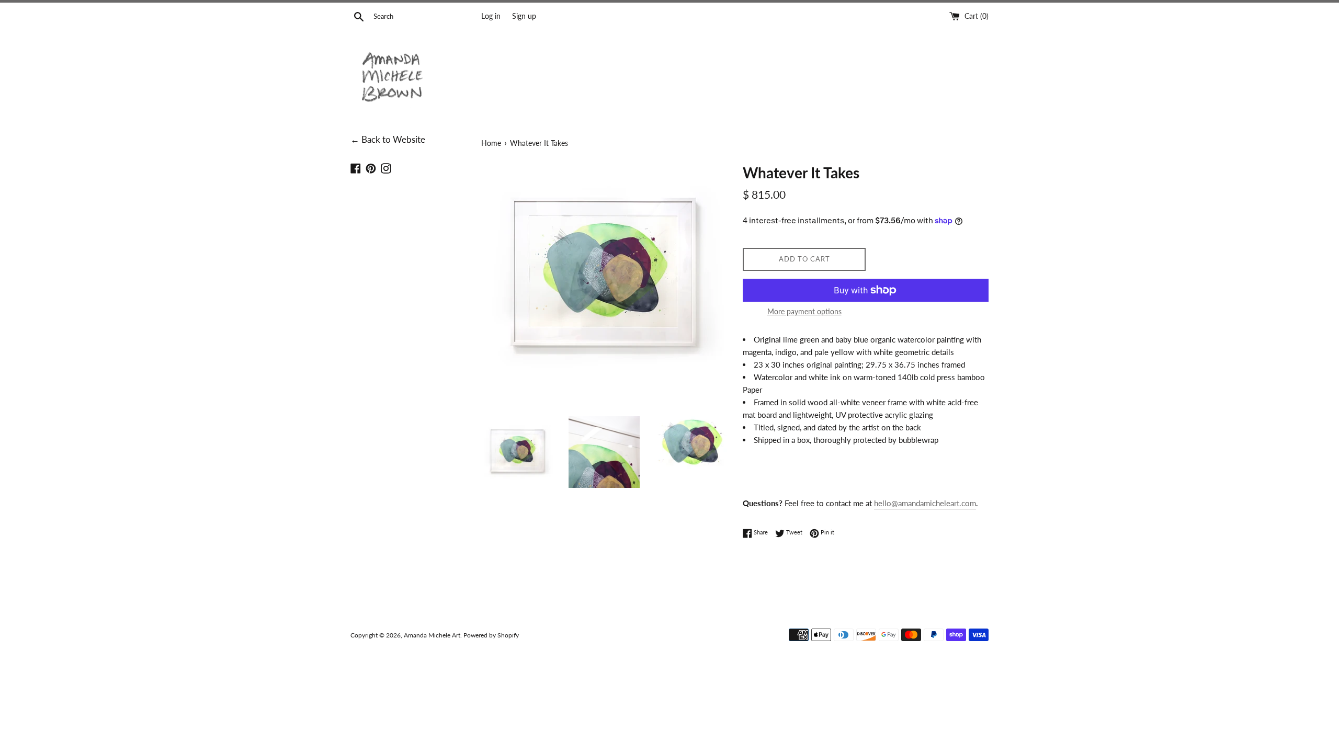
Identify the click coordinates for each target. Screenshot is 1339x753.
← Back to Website (387, 139)
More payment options (804, 311)
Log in (491, 16)
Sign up (524, 16)
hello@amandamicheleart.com (925, 503)
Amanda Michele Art (432, 635)
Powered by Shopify (491, 635)
